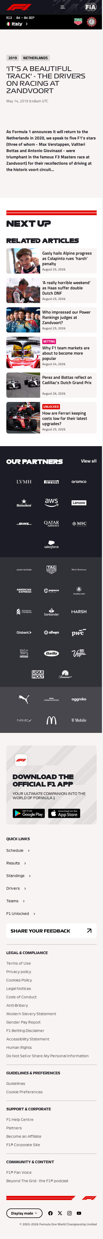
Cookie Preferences (24, 1092)
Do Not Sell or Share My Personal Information (47, 1056)
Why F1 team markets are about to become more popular (66, 353)
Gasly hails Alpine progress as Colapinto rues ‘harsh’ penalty (67, 258)
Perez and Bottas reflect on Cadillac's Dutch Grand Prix (67, 380)
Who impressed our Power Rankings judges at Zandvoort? (66, 317)
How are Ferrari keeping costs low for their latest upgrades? (64, 418)
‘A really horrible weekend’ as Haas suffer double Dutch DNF (66, 288)
